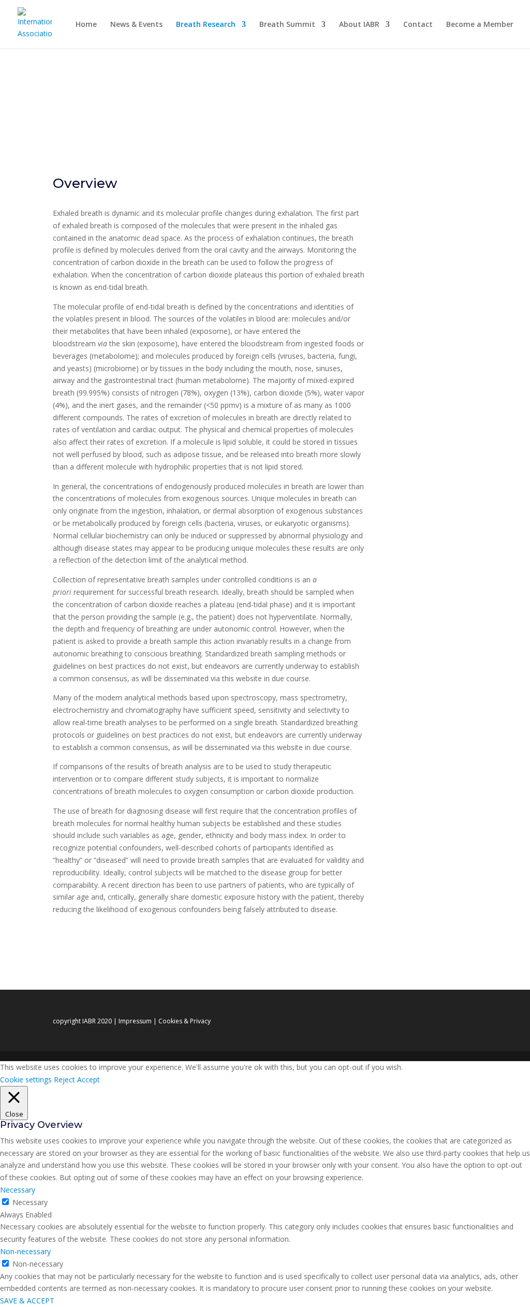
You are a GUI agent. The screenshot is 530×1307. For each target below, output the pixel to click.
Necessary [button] (17, 1190)
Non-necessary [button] (25, 1251)
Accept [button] (88, 1079)
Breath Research (205, 25)
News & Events (136, 25)
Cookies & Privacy (184, 1021)
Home (86, 25)
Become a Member (479, 25)
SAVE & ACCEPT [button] (27, 1300)
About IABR (359, 25)
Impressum (135, 1021)
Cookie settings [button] (26, 1079)
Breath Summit (287, 25)
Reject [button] (64, 1079)
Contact (418, 25)
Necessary (30, 1202)
